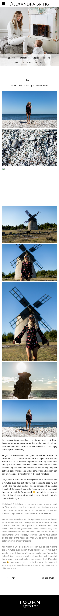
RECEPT (46, 58)
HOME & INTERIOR (23, 62)
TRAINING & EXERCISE (29, 58)
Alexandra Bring (29, 4)
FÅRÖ (29, 79)
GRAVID (11, 58)
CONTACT (39, 62)
